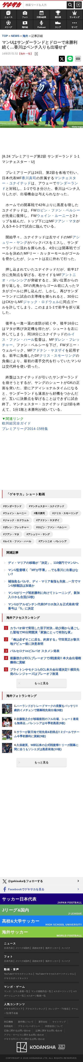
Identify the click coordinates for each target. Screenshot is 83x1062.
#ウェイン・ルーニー (14, 513)
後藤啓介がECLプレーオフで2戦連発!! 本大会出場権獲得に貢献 (45, 660)
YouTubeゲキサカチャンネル (18, 974)
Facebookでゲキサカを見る (25, 889)
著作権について (25, 1022)
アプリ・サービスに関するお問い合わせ (24, 1035)
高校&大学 (37, 948)
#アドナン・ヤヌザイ (47, 520)
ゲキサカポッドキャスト (16, 978)
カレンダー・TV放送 (58, 1008)
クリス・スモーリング (57, 356)
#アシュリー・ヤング (38, 534)
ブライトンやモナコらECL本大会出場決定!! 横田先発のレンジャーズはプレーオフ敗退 (44, 671)
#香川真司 (39, 513)
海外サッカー (52, 948)
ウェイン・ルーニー (53, 216)
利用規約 (8, 1026)
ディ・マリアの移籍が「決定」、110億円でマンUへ (43, 562)
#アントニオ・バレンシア (53, 541)
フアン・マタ (65, 221)
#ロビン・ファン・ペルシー (51, 527)
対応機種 (8, 1022)
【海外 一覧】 (25, 53)
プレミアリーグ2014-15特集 (25, 429)
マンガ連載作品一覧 (41, 991)
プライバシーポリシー (29, 1026)
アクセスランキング (35, 1008)
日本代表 (8, 948)
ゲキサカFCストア (13, 1008)
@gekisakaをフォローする (25, 881)
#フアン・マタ (11, 534)
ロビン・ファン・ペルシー (58, 210)
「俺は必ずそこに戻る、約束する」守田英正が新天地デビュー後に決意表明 (45, 641)
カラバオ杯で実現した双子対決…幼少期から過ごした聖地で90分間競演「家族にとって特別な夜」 (45, 630)
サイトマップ (59, 1022)
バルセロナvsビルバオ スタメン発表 (34, 651)
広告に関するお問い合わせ (17, 1030)
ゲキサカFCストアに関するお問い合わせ (24, 1039)
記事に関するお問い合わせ (49, 1030)
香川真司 (29, 178)
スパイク (65, 948)
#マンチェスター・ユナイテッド (46, 506)
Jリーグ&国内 (22, 948)
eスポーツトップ (62, 991)
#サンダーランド (12, 506)
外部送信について (54, 1026)
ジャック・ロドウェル (41, 302)
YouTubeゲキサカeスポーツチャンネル (54, 974)
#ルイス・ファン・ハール (17, 541)
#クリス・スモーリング (65, 513)
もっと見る (41, 683)
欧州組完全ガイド (16, 423)
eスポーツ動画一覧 (36, 995)
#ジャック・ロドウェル (16, 520)
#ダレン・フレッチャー (16, 527)
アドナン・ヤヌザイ (49, 350)
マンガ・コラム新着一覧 (16, 991)
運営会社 (42, 1022)
